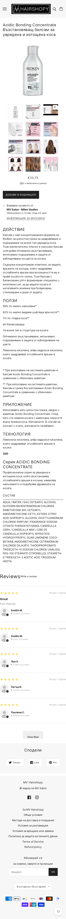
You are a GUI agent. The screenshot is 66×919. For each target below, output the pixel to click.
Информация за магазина (26, 218)
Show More (33, 737)
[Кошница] (61, 9)
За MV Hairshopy (33, 809)
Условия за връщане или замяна (33, 831)
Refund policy (33, 847)
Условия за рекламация (33, 825)
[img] (55, 9)
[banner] (31, 8)
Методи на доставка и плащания (33, 820)
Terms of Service (33, 841)
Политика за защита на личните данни (33, 836)
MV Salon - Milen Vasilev (22, 209)
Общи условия (33, 814)
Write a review (28, 576)
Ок (53, 871)
